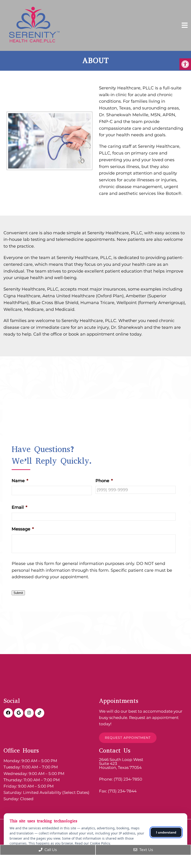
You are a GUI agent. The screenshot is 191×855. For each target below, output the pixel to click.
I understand (166, 832)
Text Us (145, 850)
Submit (18, 593)
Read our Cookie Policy (92, 843)
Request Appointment (128, 738)
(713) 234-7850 (128, 779)
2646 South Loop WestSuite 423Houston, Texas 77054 (121, 764)
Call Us (50, 850)
